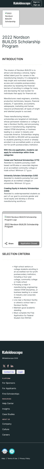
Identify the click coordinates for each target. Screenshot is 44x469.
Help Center (8, 403)
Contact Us (9, 372)
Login (20, 372)
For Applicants (9, 388)
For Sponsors (8, 383)
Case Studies (8, 414)
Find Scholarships (10, 394)
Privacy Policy (25, 458)
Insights (6, 409)
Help (3, 458)
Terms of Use (12, 458)
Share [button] (10, 243)
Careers (6, 435)
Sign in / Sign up (36, 3)
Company (7, 424)
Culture (5, 429)
